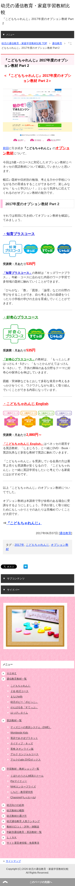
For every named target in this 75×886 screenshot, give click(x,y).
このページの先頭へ (41, 882)
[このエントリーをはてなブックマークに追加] (26, 566)
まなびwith (16, 696)
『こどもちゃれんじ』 (24, 523)
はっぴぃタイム (19, 712)
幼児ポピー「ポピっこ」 (24, 702)
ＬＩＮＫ (12, 837)
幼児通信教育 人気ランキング (23, 821)
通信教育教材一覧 (17, 678)
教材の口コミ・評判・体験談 (23, 826)
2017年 (19, 544)
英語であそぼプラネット (24, 738)
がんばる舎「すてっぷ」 (24, 707)
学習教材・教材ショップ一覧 (23, 768)
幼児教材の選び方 (17, 815)
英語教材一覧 (14, 720)
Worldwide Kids (19, 732)
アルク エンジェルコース (24, 754)
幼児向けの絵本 (15, 805)
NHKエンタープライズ (23, 786)
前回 (6, 148)
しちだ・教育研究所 (21, 792)
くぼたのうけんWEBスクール (27, 775)
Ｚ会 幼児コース (19, 691)
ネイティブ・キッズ (21, 743)
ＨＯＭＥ (12, 673)
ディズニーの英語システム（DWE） (30, 727)
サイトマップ (13, 861)
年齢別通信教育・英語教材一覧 (24, 832)
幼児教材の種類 (15, 810)
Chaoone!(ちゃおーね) (23, 797)
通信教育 (65, 533)
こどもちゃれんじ (37, 544)
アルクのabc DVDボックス (25, 759)
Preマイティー (18, 781)
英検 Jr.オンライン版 (22, 748)
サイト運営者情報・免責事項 (23, 842)
